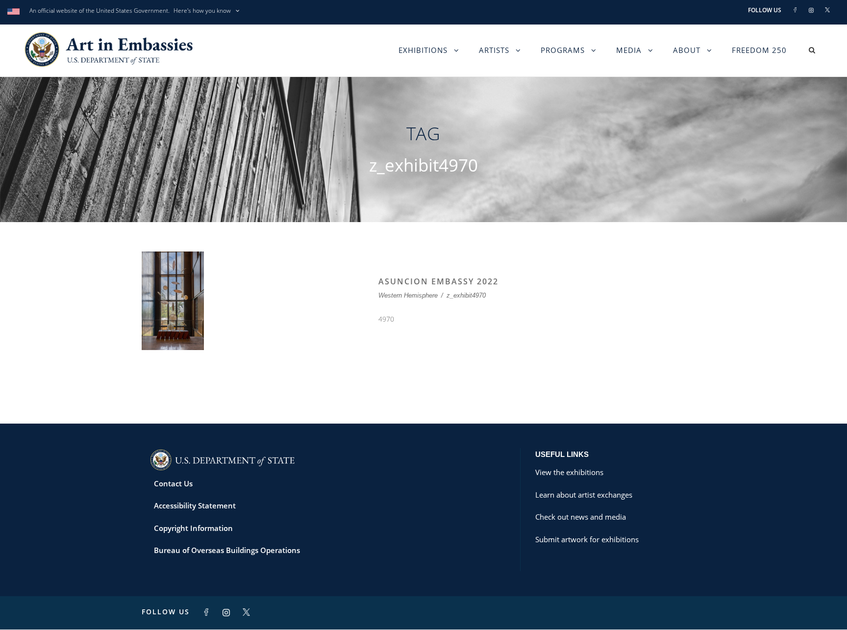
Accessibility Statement (195, 505)
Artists (494, 50)
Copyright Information (193, 528)
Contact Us (173, 483)
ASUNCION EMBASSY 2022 (438, 281)
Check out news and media (580, 517)
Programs (563, 50)
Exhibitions (423, 50)
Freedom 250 (759, 50)
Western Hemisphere (408, 295)
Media (629, 50)
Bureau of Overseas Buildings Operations (227, 550)
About (686, 50)
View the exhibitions (569, 472)
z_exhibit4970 (466, 295)
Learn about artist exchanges (583, 495)
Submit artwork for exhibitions (587, 539)
